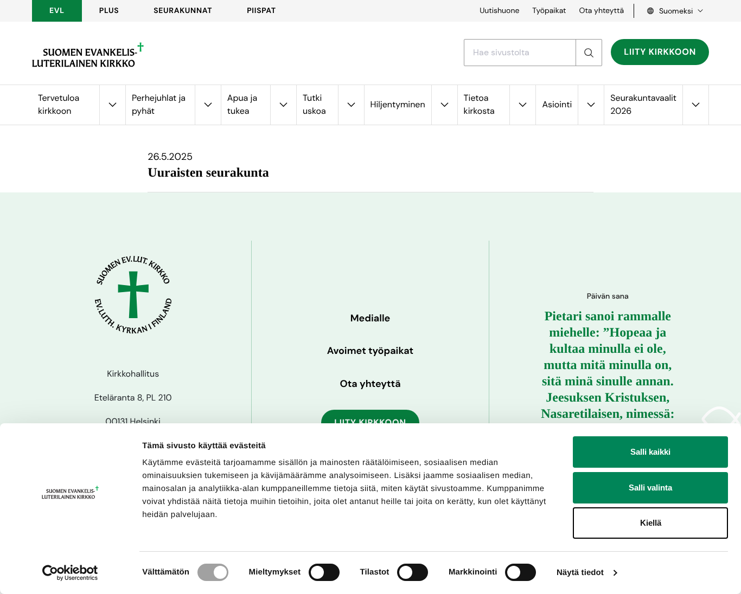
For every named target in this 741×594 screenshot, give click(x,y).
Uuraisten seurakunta (208, 173)
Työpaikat (549, 11)
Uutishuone (499, 11)
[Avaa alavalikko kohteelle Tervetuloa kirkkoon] (112, 105)
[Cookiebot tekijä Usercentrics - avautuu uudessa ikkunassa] (70, 573)
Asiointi (557, 104)
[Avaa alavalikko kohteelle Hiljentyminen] (444, 105)
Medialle (370, 318)
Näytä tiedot (580, 572)
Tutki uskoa (314, 104)
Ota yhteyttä (601, 11)
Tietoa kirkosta (479, 104)
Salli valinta (650, 487)
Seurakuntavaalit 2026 (643, 104)
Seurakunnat (183, 11)
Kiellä (650, 522)
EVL (57, 11)
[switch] (324, 572)
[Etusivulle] (88, 54)
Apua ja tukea (242, 104)
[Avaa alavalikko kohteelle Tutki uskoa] (351, 105)
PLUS (109, 11)
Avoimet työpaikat (370, 350)
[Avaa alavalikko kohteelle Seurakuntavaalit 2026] (695, 105)
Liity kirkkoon (660, 51)
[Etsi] (589, 53)
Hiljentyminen (397, 104)
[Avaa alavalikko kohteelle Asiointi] (591, 105)
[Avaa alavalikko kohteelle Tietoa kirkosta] (522, 105)
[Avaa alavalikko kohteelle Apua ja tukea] (283, 105)
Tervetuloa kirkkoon (58, 104)
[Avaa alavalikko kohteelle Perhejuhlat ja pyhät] (208, 105)
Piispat (261, 11)
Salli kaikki (650, 451)
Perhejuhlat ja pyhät (159, 104)
